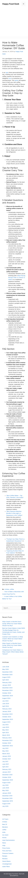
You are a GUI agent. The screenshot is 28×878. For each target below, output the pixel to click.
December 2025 (7, 672)
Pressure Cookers (7, 853)
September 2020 (7, 780)
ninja (3, 845)
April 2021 (5, 767)
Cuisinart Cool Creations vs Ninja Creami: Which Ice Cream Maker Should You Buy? (12, 639)
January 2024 (6, 711)
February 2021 (6, 769)
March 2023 (6, 735)
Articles (6, 589)
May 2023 (5, 730)
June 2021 (5, 764)
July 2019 (5, 806)
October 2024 (6, 693)
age (7, 72)
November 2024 (7, 690)
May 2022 (5, 751)
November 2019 (7, 798)
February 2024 (7, 709)
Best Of (4, 824)
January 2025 (6, 685)
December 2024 (7, 688)
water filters (6, 866)
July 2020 (5, 785)
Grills (3, 832)
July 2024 (5, 701)
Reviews (5, 858)
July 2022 (5, 748)
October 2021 (6, 759)
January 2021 (6, 772)
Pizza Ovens (6, 848)
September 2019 (7, 801)
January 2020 (6, 793)
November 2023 (7, 714)
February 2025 (6, 682)
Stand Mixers (6, 861)
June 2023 (5, 727)
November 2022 (7, 740)
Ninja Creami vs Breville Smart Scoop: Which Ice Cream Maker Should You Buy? (12, 623)
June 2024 (5, 703)
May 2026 (5, 669)
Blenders (5, 827)
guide (16, 80)
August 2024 (6, 698)
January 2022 (6, 756)
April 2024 (5, 706)
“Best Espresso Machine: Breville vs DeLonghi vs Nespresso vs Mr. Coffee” (14, 513)
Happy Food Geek (10, 4)
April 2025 (5, 680)
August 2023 (6, 722)
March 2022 (6, 753)
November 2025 (7, 674)
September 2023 (7, 719)
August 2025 (6, 677)
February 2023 (7, 738)
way (10, 78)
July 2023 (5, 724)
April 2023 (5, 732)
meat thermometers (8, 840)
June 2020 (5, 788)
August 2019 (6, 803)
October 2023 (6, 717)
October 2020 (6, 777)
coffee (12, 589)
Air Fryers (5, 819)
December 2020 (7, 774)
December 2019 (7, 796)
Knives (4, 837)
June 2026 (5, 666)
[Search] (23, 608)
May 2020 (5, 790)
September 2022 (7, 745)
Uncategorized (7, 864)
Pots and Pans (6, 851)
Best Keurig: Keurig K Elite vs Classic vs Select (16, 277)
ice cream (5, 835)
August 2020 (6, 782)
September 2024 (7, 695)
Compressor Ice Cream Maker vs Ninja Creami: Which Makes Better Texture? (13, 652)
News (4, 843)
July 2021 (5, 761)
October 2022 (6, 743)
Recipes (4, 856)
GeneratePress (14, 875)
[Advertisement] (14, 22)
